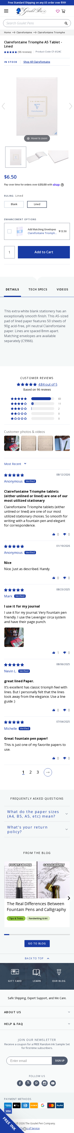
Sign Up (60, 1060)
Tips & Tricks (16, 918)
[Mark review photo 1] (14, 637)
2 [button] (30, 772)
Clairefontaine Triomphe (51, 32)
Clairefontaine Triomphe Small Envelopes (9, 231)
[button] (19, 398)
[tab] (12, 292)
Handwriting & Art (38, 918)
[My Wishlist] (57, 11)
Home (7, 32)
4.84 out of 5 (47, 384)
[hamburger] (6, 11)
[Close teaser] (25, 1129)
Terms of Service (30, 1128)
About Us (12, 1012)
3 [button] (38, 772)
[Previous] (3, 106)
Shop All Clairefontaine (36, 62)
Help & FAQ (13, 1024)
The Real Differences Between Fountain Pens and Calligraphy (36, 906)
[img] (14, 475)
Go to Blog (37, 943)
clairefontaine (24, 32)
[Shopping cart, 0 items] (65, 11)
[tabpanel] (37, 330)
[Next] (70, 106)
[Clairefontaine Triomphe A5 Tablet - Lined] (15, 157)
